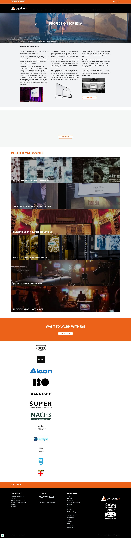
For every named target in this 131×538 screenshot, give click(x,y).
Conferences (76, 10)
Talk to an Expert (18, 2)
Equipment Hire (37, 10)
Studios (108, 10)
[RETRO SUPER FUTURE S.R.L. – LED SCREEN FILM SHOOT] (65, 404)
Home (22, 41)
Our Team (69, 523)
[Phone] (116, 1)
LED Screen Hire (50, 10)
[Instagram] (16, 485)
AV (58, 10)
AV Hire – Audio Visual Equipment (35, 41)
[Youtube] (18, 485)
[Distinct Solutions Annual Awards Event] (65, 348)
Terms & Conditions (103, 535)
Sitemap (111, 535)
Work (68, 506)
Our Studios (70, 498)
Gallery (85, 10)
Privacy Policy (70, 527)
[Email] (114, 1)
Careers (69, 496)
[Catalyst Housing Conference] (65, 439)
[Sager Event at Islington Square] (65, 427)
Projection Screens (51, 41)
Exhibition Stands (97, 10)
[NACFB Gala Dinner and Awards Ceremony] (65, 416)
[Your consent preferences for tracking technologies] (2, 535)
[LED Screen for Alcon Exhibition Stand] (65, 370)
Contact (116, 10)
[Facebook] (11, 485)
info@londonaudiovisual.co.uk (47, 502)
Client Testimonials (72, 516)
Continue (65, 137)
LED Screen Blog (71, 512)
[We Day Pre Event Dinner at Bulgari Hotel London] (65, 461)
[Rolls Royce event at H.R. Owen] (65, 450)
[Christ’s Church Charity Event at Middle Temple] (65, 473)
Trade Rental (70, 500)
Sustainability (70, 517)
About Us (69, 521)
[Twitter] (13, 485)
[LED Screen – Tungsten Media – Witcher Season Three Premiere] (65, 359)
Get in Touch (65, 333)
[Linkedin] (20, 485)
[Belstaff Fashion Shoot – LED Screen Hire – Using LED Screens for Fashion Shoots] (65, 393)
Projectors (66, 10)
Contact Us (90, 97)
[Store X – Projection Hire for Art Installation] (65, 382)
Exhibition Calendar (72, 514)
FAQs (68, 519)
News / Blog (70, 510)
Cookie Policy (70, 525)
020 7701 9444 (46, 497)
